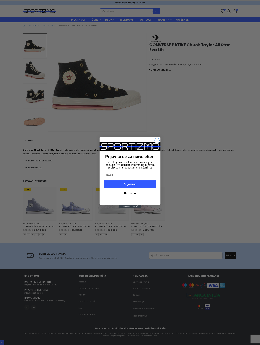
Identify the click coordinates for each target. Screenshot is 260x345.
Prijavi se (130, 184)
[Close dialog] (157, 140)
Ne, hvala (130, 193)
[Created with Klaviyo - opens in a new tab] (130, 206)
